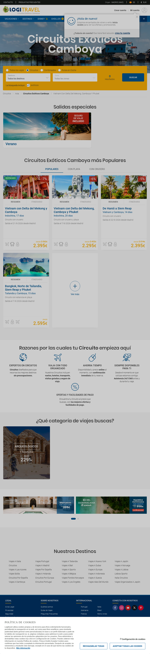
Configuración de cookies (133, 639)
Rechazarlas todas (93, 646)
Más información (23, 648)
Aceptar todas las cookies (127, 646)
